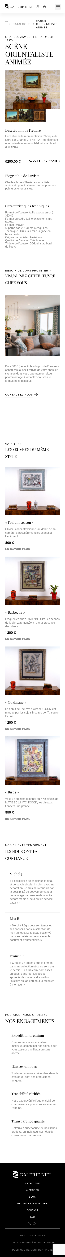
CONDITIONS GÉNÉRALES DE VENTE (32, 1242)
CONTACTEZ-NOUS (19, 394)
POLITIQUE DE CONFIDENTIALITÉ (32, 1250)
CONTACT (32, 1210)
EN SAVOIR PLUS (17, 548)
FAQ (32, 1217)
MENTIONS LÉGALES (32, 1235)
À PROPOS (32, 1190)
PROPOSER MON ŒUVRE (32, 1203)
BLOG (32, 1197)
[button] (58, 7)
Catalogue (22, 24)
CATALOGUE (32, 1183)
